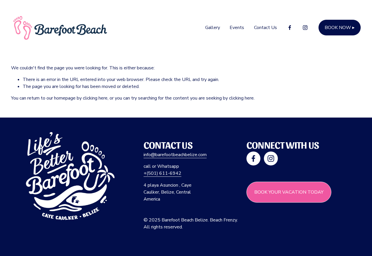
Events (237, 27)
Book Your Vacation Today (288, 192)
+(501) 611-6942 (162, 173)
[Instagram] (305, 27)
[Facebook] (290, 27)
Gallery (212, 27)
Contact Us (265, 27)
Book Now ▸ (340, 27)
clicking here (95, 98)
